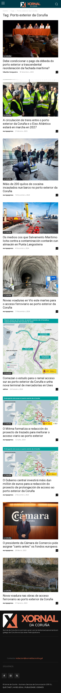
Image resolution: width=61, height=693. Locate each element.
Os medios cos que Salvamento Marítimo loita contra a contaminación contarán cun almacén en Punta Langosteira (30, 241)
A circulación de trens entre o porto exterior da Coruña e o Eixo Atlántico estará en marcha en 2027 (27, 123)
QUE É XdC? (7, 687)
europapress (8, 131)
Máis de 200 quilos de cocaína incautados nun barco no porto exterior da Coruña (30, 187)
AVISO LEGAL (18, 687)
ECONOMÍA (7, 373)
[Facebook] (4, 675)
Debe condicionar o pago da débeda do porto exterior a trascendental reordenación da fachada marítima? (28, 64)
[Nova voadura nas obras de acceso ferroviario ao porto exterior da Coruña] (30, 575)
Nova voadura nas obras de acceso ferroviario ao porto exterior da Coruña (28, 597)
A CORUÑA (7, 56)
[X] (16, 675)
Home (5, 11)
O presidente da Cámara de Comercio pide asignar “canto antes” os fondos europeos (30, 544)
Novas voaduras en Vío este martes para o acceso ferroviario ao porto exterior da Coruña (29, 304)
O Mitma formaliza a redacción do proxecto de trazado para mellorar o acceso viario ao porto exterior (26, 432)
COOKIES (40, 687)
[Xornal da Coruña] (30, 4)
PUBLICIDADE (30, 687)
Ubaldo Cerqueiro (10, 72)
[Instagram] (10, 675)
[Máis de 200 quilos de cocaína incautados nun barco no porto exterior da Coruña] (30, 159)
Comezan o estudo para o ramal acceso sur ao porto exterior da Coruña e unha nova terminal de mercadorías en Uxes (29, 381)
